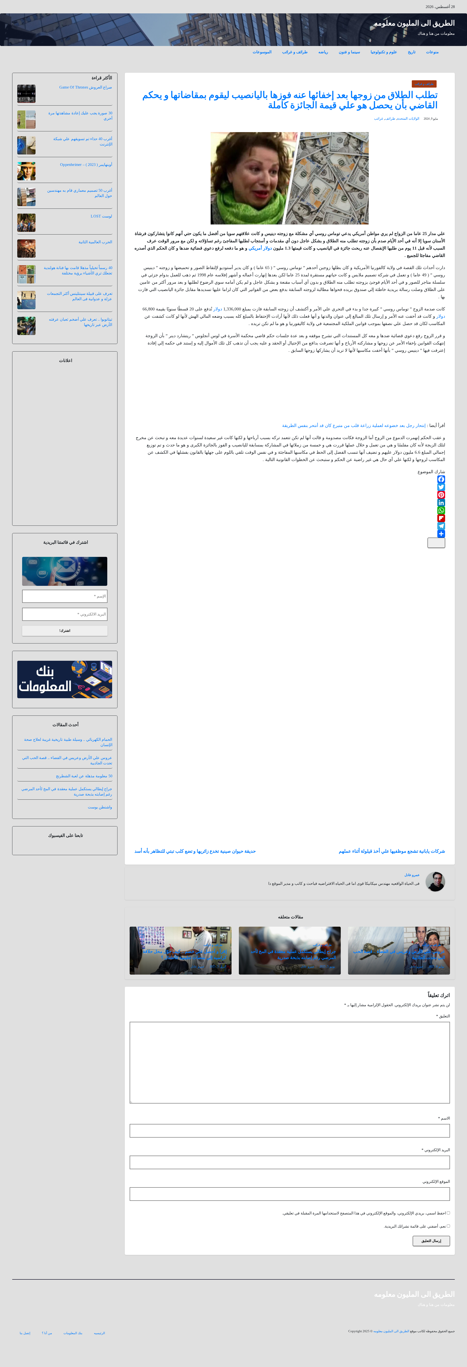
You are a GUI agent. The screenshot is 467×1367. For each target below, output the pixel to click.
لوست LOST (101, 216)
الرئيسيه (99, 1333)
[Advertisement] (408, 389)
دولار (217, 309)
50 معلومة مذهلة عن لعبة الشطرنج (84, 776)
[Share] (290, 534)
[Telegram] (290, 526)
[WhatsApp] (290, 510)
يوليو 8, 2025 (436, 966)
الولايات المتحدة (408, 118)
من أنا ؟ (47, 1333)
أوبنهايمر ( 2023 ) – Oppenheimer (86, 165)
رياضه (323, 52)
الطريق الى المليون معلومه (414, 23)
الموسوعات (262, 52)
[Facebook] (290, 479)
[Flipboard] (290, 518)
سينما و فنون (349, 52)
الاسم (444, 1118)
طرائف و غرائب (295, 52)
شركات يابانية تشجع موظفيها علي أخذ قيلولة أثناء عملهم (392, 851)
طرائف (390, 118)
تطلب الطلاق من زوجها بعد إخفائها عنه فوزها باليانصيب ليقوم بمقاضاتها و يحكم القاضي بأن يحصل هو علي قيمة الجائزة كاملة (290, 100)
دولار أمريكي (260, 248)
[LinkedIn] (290, 503)
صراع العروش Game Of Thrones (85, 87)
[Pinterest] (290, 495)
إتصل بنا (25, 1333)
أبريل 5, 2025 (218, 966)
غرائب (378, 118)
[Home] (449, 48)
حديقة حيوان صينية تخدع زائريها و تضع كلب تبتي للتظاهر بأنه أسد (195, 851)
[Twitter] (290, 487)
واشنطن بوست (100, 807)
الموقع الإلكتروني (436, 1181)
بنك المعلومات (72, 1333)
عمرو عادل (412, 875)
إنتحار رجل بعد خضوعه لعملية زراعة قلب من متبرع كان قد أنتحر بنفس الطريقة (354, 425)
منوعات (432, 52)
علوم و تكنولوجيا (384, 52)
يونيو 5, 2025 (327, 966)
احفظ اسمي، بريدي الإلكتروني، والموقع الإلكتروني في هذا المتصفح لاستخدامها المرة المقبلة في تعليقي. (364, 1213)
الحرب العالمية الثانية (95, 242)
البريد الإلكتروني (436, 1150)
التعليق (443, 1016)
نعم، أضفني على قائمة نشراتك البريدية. (415, 1226)
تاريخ (411, 52)
